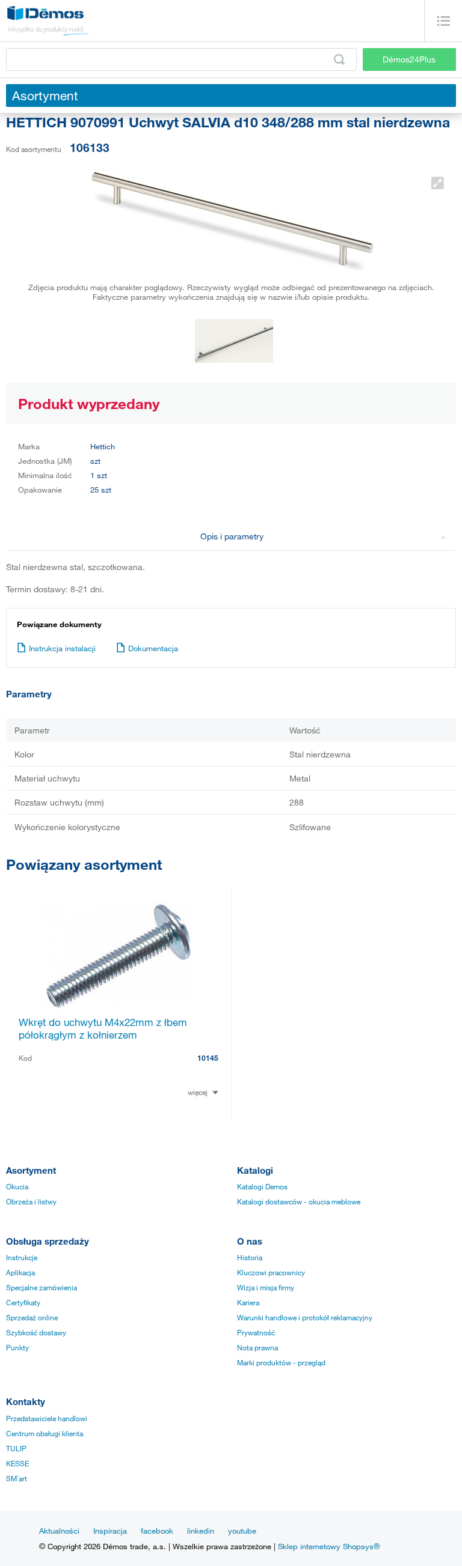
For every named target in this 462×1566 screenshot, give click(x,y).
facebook (157, 1530)
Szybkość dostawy (36, 1332)
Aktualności (59, 1530)
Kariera (248, 1302)
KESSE (17, 1463)
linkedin (200, 1530)
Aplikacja (20, 1272)
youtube (242, 1530)
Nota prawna (257, 1347)
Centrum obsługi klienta (44, 1433)
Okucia (17, 1186)
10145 (207, 1058)
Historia (249, 1257)
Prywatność (256, 1332)
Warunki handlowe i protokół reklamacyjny (304, 1317)
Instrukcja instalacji (62, 648)
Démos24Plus (409, 59)
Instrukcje (21, 1257)
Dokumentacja (153, 648)
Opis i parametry (231, 536)
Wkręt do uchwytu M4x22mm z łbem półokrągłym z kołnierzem (103, 1028)
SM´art (16, 1478)
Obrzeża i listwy (31, 1201)
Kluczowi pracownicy (271, 1272)
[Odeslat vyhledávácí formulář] (339, 59)
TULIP (16, 1448)
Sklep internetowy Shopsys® (329, 1546)
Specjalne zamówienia (41, 1287)
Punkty (17, 1347)
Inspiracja (110, 1530)
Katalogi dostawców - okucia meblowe (298, 1201)
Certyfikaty (23, 1302)
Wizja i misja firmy (265, 1287)
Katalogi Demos (262, 1186)
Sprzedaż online (32, 1317)
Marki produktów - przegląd (281, 1362)
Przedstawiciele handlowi (46, 1418)
